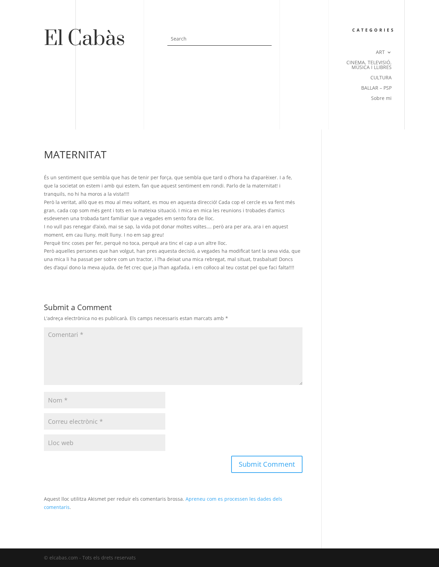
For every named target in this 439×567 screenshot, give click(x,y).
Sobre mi (381, 98)
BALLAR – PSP (376, 88)
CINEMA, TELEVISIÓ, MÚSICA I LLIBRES (369, 65)
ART (380, 52)
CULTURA (381, 78)
